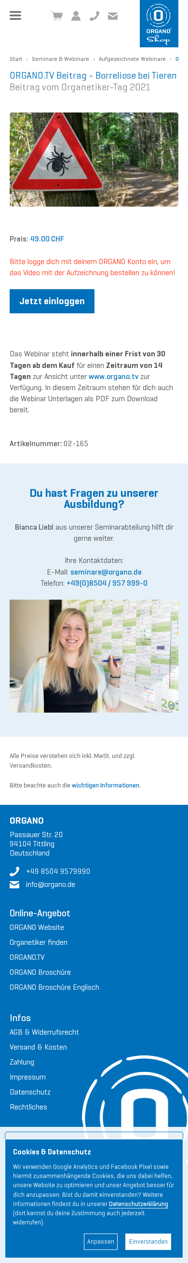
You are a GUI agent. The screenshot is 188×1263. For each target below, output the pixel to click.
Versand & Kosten (38, 1047)
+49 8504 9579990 (58, 871)
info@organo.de (50, 884)
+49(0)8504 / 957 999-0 (107, 583)
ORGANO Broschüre (40, 972)
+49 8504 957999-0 (94, 16)
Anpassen (100, 1242)
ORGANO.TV (27, 957)
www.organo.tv (113, 376)
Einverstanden (148, 1242)
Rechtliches (28, 1106)
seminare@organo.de (106, 571)
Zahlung (22, 1062)
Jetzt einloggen (52, 301)
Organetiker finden (38, 942)
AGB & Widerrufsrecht (44, 1032)
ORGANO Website (37, 927)
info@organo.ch (113, 16)
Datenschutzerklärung (138, 1204)
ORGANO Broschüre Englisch (54, 987)
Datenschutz (30, 1091)
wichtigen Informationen (105, 785)
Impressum (28, 1076)
